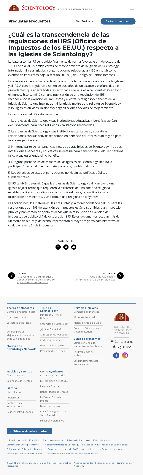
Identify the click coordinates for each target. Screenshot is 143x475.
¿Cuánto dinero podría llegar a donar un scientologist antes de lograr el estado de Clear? (36, 279)
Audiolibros (13, 397)
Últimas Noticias (15, 375)
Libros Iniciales (15, 392)
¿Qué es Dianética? (50, 329)
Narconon (39, 449)
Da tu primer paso (118, 21)
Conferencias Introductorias (14, 404)
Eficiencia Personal (84, 317)
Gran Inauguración (17, 317)
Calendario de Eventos (19, 380)
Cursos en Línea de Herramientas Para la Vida (88, 344)
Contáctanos (123, 341)
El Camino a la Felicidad (53, 375)
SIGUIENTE (108, 273)
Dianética (34, 440)
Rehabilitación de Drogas (54, 391)
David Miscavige (101, 440)
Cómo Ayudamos (51, 371)
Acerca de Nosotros (20, 308)
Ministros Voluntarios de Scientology (61, 444)
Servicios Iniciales (86, 308)
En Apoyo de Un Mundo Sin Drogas (66, 449)
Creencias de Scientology (54, 323)
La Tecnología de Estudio (54, 380)
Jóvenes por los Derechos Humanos (24, 453)
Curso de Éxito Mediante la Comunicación (87, 329)
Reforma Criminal (49, 386)
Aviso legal (79, 465)
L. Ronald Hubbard (16, 440)
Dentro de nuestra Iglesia (21, 311)
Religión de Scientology (78, 440)
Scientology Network (52, 440)
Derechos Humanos (51, 406)
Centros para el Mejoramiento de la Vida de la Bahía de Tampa (20, 335)
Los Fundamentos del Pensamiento (86, 362)
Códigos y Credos (50, 340)
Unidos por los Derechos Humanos (104, 449)
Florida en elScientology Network (21, 348)
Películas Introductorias (20, 412)
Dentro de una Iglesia (52, 345)
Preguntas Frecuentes (29, 21)
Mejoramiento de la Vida (87, 322)
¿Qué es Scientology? (49, 309)
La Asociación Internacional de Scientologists (105, 444)
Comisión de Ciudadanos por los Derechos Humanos (72, 453)
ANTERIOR (23, 273)
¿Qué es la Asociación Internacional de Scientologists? (95, 278)
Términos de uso (124, 462)
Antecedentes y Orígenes (54, 334)
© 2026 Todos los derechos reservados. (39, 464)
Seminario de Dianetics (86, 311)
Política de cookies (104, 462)
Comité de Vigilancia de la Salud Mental (54, 413)
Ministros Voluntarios (52, 420)
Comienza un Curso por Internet (23, 444)
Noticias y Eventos (19, 371)
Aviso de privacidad (83, 462)
